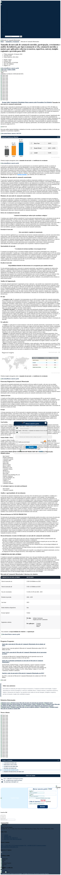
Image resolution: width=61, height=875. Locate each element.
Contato (7, 33)
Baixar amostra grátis (31, 102)
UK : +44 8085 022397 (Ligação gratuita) (13, 780)
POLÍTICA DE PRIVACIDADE (13, 839)
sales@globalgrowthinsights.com (11, 781)
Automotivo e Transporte (15, 13)
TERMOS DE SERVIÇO (11, 837)
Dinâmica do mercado (10, 768)
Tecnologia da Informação (15, 9)
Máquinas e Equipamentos (15, 12)
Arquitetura (11, 22)
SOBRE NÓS (7, 836)
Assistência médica (13, 10)
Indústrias (7, 8)
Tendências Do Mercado (11, 766)
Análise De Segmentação (11, 770)
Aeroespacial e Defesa (14, 18)
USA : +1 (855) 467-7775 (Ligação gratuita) (13, 778)
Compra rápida (11, 69)
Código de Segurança (34, 801)
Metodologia (21, 102)
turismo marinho (22, 174)
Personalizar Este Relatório (44, 102)
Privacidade (41, 451)
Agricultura (11, 19)
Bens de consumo (13, 23)
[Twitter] (1, 852)
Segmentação (14, 102)
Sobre (6, 30)
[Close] (58, 787)
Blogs (6, 26)
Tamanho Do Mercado (10, 763)
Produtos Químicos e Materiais (16, 20)
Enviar (31, 447)
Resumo (4, 102)
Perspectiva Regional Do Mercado (14, 771)
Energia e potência (13, 16)
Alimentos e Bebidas (14, 15)
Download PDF (4, 823)
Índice (8, 102)
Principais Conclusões (10, 764)
